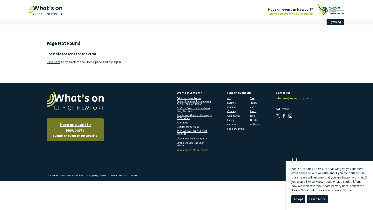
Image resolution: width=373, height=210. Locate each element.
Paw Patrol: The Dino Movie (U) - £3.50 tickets (194, 117)
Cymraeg (335, 22)
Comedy (231, 111)
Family (230, 120)
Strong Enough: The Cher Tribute (190, 144)
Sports (253, 111)
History (253, 103)
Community (233, 116)
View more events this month (192, 150)
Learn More (317, 199)
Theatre (254, 120)
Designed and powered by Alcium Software (65, 175)
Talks (252, 116)
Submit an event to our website (75, 130)
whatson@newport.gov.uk (293, 98)
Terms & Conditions (119, 175)
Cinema (231, 107)
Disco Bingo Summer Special (192, 138)
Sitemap (134, 175)
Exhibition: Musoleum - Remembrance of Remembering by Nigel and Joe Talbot (194, 101)
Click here (53, 62)
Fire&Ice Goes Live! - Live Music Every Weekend (193, 110)
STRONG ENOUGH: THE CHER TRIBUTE (192, 133)
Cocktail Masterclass (188, 127)
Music (253, 107)
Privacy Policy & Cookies (97, 175)
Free (252, 98)
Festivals (231, 124)
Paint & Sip (182, 122)
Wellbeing (255, 124)
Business (231, 103)
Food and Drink (235, 129)
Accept (298, 199)
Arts (229, 98)
